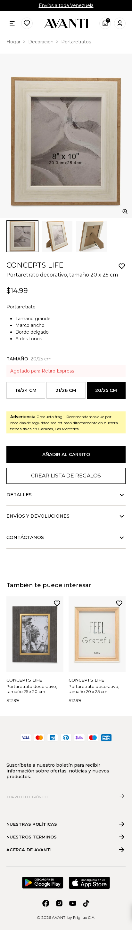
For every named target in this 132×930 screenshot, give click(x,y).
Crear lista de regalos (66, 476)
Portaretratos (76, 42)
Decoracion (41, 42)
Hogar (13, 42)
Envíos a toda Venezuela (66, 5)
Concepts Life (34, 265)
